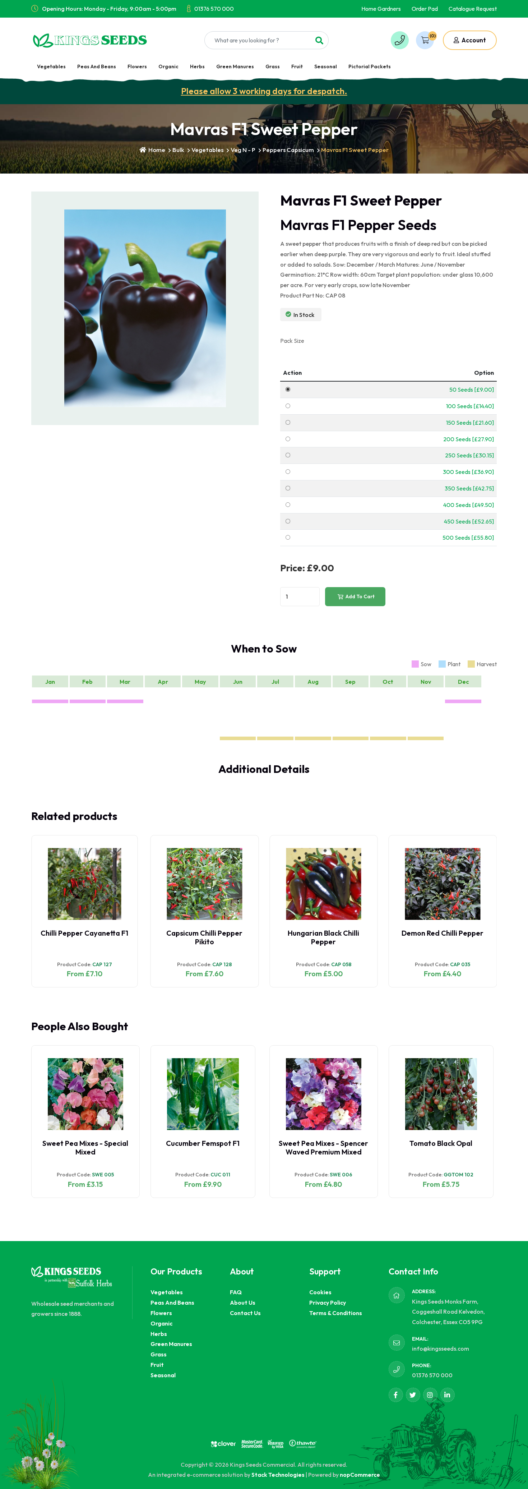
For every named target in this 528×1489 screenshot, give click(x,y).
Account (473, 40)
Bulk (178, 149)
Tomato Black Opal (440, 1143)
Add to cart (359, 596)
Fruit (297, 66)
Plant (454, 664)
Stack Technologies (278, 1474)
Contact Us (245, 1313)
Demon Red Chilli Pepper (442, 932)
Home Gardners (381, 8)
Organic (168, 66)
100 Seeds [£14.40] (470, 406)
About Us (242, 1302)
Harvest (487, 664)
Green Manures (235, 66)
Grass (272, 66)
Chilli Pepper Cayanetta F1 (84, 932)
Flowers (137, 66)
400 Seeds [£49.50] (468, 504)
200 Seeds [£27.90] (468, 439)
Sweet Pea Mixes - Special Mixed (85, 1147)
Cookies (320, 1292)
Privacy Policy (327, 1302)
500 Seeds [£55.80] (468, 537)
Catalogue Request (473, 8)
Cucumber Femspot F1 (203, 1143)
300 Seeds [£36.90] (468, 471)
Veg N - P (243, 149)
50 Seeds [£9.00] (471, 389)
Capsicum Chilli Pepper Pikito (204, 937)
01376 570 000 (214, 8)
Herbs (197, 66)
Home (156, 149)
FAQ (236, 1292)
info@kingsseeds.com (440, 1348)
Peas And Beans (96, 66)
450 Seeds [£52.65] (469, 521)
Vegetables (51, 66)
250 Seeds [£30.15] (469, 455)
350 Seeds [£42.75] (469, 488)
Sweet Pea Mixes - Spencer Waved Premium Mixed (323, 1147)
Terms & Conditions (335, 1313)
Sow (426, 664)
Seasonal (325, 66)
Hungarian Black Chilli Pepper (323, 937)
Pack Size (292, 340)
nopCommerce (360, 1474)
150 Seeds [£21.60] (470, 422)
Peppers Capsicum (288, 149)
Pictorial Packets (369, 66)
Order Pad (425, 8)
